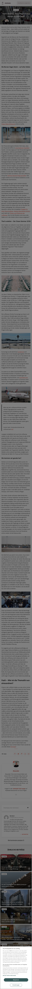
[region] (16, 967)
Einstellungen (16, 985)
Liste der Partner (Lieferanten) (9, 975)
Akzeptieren (16, 980)
